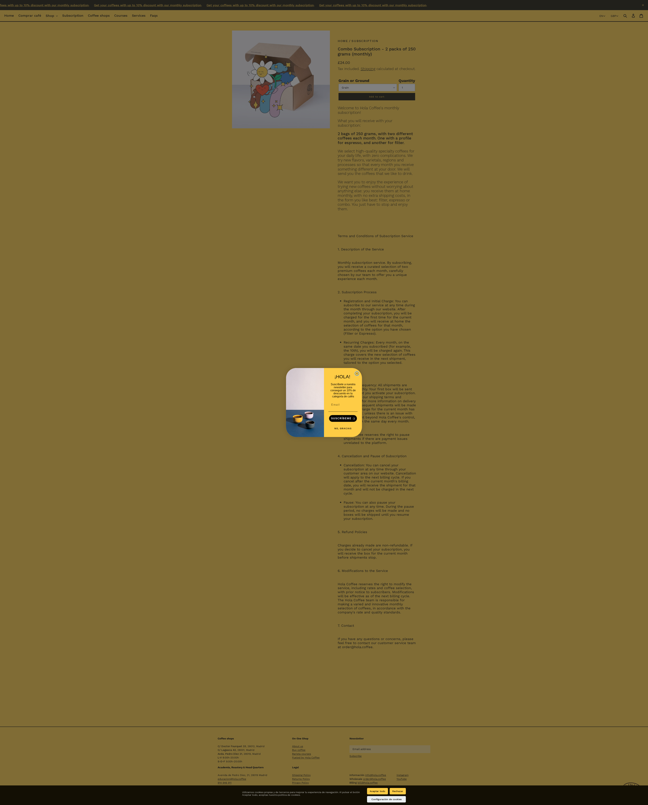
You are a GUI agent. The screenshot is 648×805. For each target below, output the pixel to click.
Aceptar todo (377, 791)
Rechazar (397, 791)
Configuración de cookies (386, 799)
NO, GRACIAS (343, 428)
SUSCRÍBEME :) (343, 418)
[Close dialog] (357, 374)
